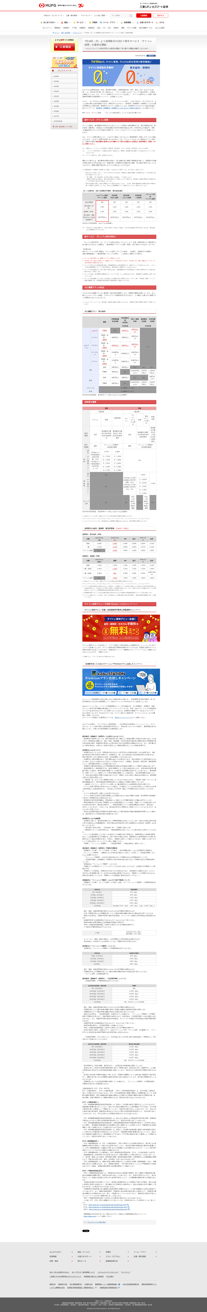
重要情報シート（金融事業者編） (106, 1284)
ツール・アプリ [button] (109, 22)
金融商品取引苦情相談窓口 (109, 1287)
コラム (161, 22)
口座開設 (143, 15)
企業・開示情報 (71, 15)
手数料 (94, 22)
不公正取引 (110, 1276)
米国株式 (82, 28)
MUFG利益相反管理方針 (131, 1284)
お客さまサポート (147, 22)
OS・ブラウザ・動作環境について (83, 1272)
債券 (122, 28)
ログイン (160, 15)
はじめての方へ (56, 1252)
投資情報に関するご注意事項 (94, 1276)
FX (104, 28)
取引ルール (82, 1261)
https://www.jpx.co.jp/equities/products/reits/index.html (108, 1209)
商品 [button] (66, 22)
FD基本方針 (89, 1284)
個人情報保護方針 (76, 1284)
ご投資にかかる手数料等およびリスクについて (65, 1276)
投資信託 (91, 28)
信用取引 (66, 28)
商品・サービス (84, 1252)
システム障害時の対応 (57, 1287)
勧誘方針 (53, 1284)
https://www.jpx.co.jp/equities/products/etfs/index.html (107, 1205)
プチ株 (74, 28)
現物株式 (57, 28)
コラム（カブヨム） (113, 1256)
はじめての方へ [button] (49, 22)
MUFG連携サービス (145, 28)
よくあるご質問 (99, 15)
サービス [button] (80, 22)
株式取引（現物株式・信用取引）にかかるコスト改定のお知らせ (118, 108)
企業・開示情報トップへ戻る (63, 126)
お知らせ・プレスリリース (53, 15)
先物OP (116, 28)
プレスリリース (77, 33)
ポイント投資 (131, 28)
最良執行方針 (62, 1284)
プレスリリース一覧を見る (96, 1222)
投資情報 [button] (127, 22)
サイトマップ (85, 15)
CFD (109, 28)
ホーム (57, 33)
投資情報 (53, 1256)
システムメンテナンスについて (108, 1272)
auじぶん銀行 (160, 28)
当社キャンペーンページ (123, 717)
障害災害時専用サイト (149, 1284)
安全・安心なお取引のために (59, 1272)
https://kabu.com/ (90, 1216)
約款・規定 (54, 1261)
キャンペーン (47, 28)
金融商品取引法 (112, 1261)
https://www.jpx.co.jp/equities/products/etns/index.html (108, 1207)
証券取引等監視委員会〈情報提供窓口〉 (80, 1287)
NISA (98, 28)
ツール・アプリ (140, 1252)
